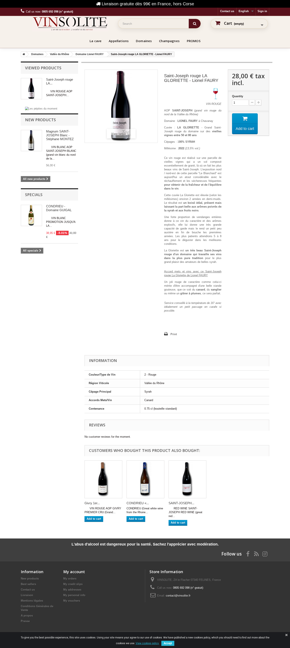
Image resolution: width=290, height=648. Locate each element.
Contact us (227, 11)
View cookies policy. (147, 643)
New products (40, 119)
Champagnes (169, 41)
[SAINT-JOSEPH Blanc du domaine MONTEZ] (31, 140)
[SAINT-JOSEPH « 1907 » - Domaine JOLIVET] (187, 479)
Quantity (237, 96)
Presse (25, 621)
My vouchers (71, 600)
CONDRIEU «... (138, 503)
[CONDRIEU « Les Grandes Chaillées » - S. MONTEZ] (145, 479)
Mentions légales (32, 600)
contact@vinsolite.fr (178, 595)
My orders (69, 578)
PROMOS (193, 41)
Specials (33, 194)
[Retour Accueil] (23, 54)
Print (173, 334)
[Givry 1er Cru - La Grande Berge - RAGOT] (103, 479)
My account (74, 571)
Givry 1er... (92, 503)
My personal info (74, 595)
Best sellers (28, 584)
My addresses (72, 589)
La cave (95, 41)
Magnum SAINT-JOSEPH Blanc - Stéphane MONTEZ (60, 135)
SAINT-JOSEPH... (181, 503)
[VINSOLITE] (70, 23)
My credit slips (73, 584)
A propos (27, 615)
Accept (168, 643)
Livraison (27, 595)
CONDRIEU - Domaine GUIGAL (59, 208)
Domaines (144, 41)
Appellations (119, 41)
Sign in (262, 11)
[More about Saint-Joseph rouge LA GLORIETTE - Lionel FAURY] (31, 88)
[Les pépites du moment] (41, 108)
